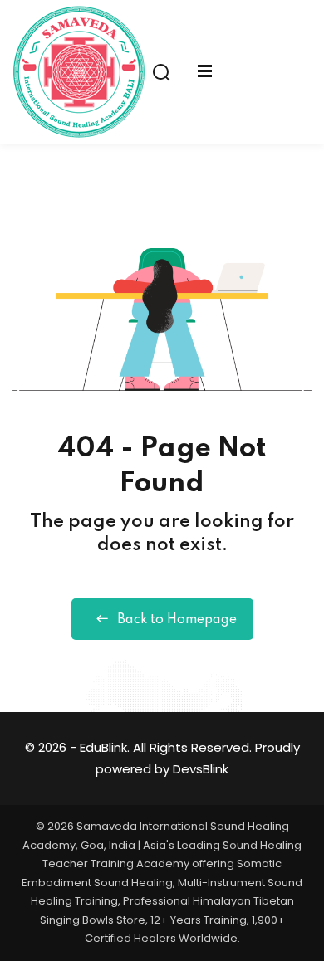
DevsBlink (200, 769)
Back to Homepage (177, 620)
